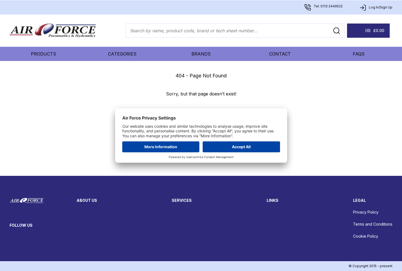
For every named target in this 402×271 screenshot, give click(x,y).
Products (43, 54)
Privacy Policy (365, 212)
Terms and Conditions (372, 224)
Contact (280, 54)
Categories (122, 54)
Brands (201, 54)
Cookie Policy (365, 236)
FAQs (359, 54)
